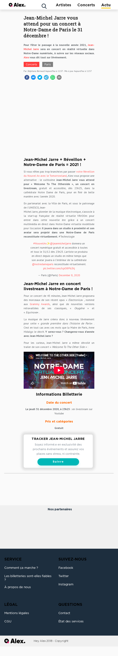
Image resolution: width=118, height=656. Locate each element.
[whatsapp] (52, 78)
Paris (47, 64)
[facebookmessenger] (33, 78)
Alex (26, 57)
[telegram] (46, 78)
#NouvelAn (40, 243)
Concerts (86, 5)
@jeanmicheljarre (60, 243)
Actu (106, 5)
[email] (59, 78)
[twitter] (40, 78)
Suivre (58, 462)
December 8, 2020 (69, 275)
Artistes (63, 5)
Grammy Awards (40, 304)
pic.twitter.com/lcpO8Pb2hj (59, 268)
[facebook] (27, 78)
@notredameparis (42, 264)
